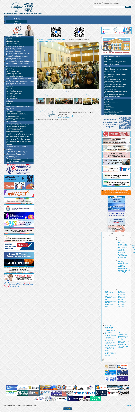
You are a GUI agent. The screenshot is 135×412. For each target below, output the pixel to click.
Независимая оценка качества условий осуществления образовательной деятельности (19, 152)
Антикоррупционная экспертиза (14, 128)
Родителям (107, 66)
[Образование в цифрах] (116, 206)
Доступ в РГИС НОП (109, 71)
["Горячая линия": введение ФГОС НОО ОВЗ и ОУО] (116, 199)
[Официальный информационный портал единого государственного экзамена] (78, 393)
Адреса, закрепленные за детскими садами (116, 69)
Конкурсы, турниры (109, 108)
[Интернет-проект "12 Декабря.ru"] (110, 366)
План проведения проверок (13, 159)
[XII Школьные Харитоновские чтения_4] (68, 101)
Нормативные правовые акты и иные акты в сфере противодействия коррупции (18, 125)
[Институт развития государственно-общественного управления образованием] (112, 387)
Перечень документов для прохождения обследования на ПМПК (17, 115)
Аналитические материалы (13, 93)
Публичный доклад (11, 55)
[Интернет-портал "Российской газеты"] (33, 393)
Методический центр (11, 121)
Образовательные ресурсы (111, 103)
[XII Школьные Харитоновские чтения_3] (59, 101)
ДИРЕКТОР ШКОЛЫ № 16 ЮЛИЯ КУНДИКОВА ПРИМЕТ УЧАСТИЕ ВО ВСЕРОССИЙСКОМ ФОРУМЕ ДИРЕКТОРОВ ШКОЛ (110, 298)
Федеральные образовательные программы (18, 53)
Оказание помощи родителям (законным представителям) (115, 75)
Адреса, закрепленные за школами (113, 68)
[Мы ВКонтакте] (56, 31)
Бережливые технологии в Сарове (15, 154)
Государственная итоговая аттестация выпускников (16, 100)
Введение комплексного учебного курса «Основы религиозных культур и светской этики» (20, 82)
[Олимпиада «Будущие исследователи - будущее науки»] (122, 372)
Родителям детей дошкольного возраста (115, 84)
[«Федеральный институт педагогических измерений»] (22, 393)
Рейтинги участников (12, 98)
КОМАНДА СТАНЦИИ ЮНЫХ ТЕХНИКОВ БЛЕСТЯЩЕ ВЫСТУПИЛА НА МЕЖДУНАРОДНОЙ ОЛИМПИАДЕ (124, 267)
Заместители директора (12, 41)
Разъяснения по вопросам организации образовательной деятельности (115, 80)
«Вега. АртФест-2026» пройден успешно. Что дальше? (123, 335)
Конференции (107, 59)
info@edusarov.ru (74, 116)
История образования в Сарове (14, 45)
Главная (41, 39)
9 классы (8, 103)
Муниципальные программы (13, 80)
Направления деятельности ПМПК (15, 118)
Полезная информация (12, 75)
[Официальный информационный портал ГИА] (90, 393)
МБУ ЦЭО (9, 163)
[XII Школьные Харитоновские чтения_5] (77, 101)
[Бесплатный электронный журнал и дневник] (45, 393)
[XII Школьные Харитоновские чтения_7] (96, 101)
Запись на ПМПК (10, 120)
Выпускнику (107, 109)
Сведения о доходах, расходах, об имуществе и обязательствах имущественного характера (19, 135)
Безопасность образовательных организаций (18, 78)
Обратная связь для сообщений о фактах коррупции (17, 143)
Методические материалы (13, 130)
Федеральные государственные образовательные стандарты (15, 47)
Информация (9, 86)
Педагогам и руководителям (112, 56)
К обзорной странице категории (45, 41)
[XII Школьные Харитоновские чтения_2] (50, 101)
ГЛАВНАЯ (17, 18)
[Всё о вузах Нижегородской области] (122, 378)
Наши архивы (9, 149)
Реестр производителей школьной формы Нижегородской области (115, 92)
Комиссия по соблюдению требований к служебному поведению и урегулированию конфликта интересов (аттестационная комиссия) (19, 139)
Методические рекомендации (14, 91)
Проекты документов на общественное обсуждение (17, 147)
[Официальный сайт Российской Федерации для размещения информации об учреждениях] (67, 393)
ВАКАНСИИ (17, 23)
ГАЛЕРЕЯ (16, 21)
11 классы (9, 105)
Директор (8, 40)
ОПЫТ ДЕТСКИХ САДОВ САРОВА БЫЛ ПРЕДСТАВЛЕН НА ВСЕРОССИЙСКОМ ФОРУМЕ (110, 351)
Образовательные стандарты (112, 64)
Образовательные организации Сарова (17, 56)
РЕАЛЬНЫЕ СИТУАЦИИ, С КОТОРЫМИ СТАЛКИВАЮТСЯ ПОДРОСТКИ (123, 254)
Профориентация (108, 99)
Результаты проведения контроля (15, 161)
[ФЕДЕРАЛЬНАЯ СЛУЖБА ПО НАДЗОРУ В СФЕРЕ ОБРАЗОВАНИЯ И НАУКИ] (33, 387)
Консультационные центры (13, 58)
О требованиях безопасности (112, 78)
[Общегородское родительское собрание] (116, 213)
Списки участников (11, 96)
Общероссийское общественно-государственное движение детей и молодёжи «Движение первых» (19, 63)
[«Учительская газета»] (112, 393)
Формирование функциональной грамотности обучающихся (18, 107)
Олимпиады (107, 104)
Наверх (129, 405)
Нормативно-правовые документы (15, 113)
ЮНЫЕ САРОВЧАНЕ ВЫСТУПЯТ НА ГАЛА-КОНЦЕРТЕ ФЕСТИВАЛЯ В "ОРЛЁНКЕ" (123, 245)
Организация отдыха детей (13, 73)
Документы (9, 38)
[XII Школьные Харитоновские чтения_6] (87, 101)
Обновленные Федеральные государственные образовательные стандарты (19, 50)
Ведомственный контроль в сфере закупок (18, 158)
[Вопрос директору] (19, 30)
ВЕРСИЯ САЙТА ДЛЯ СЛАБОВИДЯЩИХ (106, 3)
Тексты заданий (10, 95)
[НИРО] (90, 387)
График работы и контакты (13, 111)
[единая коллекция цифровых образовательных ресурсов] (123, 387)
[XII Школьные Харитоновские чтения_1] (40, 101)
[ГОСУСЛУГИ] (116, 221)
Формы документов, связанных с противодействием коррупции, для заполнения (19, 132)
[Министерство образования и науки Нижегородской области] (67, 387)
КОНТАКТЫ (17, 20)
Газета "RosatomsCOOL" (110, 114)
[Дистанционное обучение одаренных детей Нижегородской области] (110, 372)
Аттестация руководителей (111, 63)
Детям (105, 98)
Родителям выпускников (110, 89)
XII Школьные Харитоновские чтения (55, 39)
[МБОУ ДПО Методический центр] (50, 398)
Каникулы (106, 73)
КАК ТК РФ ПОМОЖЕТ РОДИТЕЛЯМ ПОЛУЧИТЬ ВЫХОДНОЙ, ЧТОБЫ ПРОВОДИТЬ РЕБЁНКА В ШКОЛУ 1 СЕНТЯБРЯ (122, 298)
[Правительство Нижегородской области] (56, 387)
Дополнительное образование (14, 76)
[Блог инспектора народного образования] (123, 393)
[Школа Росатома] (122, 366)
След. (87, 95)
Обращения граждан (11, 43)
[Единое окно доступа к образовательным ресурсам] (11, 393)
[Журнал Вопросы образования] (56, 393)
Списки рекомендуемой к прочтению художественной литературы (114, 95)
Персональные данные (12, 156)
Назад (46, 95)
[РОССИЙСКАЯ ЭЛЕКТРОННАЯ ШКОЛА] (39, 398)
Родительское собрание (110, 83)
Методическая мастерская (13, 71)
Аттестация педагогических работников (115, 61)
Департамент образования (13, 36)
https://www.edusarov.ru (64, 117)
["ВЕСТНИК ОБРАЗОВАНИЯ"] (101, 393)
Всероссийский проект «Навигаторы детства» (18, 60)
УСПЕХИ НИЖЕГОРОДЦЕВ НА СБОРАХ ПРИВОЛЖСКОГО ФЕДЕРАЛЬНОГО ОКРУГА (123, 344)
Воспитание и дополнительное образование (18, 66)
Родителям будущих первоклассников (114, 86)
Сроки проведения (11, 90)
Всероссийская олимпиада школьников (17, 85)
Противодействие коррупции (14, 123)
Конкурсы (106, 58)
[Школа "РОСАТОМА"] (101, 387)
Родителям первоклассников (112, 88)
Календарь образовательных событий (16, 70)
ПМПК (7, 110)
